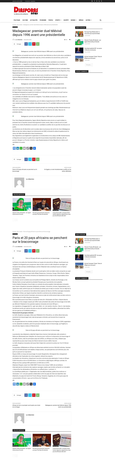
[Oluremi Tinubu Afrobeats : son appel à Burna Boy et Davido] (22, 204)
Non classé (19, 24)
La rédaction (19, 39)
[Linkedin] (99, 1)
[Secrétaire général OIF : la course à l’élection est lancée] (79, 50)
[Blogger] (92, 1)
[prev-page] (14, 220)
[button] (100, 20)
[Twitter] (101, 1)
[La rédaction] (14, 40)
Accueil (14, 24)
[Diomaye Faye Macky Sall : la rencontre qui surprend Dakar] (79, 34)
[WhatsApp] (37, 44)
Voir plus (88, 65)
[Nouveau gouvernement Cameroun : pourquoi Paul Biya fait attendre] (42, 204)
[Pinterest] (34, 44)
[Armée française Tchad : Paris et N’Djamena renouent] (79, 59)
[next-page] (16, 220)
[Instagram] (97, 1)
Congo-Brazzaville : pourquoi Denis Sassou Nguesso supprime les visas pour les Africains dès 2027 (61, 214)
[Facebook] (94, 1)
